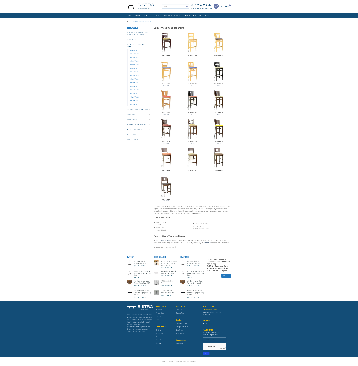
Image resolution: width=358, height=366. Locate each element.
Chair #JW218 (134, 79)
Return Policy (160, 340)
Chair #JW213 (134, 68)
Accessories (186, 15)
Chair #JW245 (134, 104)
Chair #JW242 (134, 97)
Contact (207, 15)
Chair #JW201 (134, 50)
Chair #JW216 (134, 75)
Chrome (158, 316)
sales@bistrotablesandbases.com (201, 9)
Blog (200, 15)
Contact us (207, 243)
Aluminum (177, 15)
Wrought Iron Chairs (182, 327)
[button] (223, 6)
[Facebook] (203, 324)
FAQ (157, 337)
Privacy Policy (185, 361)
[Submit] (187, 6)
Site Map (158, 343)
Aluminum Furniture (134, 129)
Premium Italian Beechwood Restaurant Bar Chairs (137, 33)
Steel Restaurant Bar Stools (137, 110)
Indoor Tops (179, 310)
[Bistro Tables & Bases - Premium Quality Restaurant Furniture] (140, 6)
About (195, 15)
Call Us (226, 276)
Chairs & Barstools (181, 323)
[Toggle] (150, 33)
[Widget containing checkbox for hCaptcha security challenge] (214, 346)
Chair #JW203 (134, 54)
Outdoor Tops (180, 313)
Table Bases (137, 15)
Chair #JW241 (134, 93)
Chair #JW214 (134, 72)
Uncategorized (132, 139)
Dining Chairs (157, 15)
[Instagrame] (206, 324)
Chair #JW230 (134, 90)
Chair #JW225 (134, 86)
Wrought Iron (168, 15)
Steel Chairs (179, 330)
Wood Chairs (180, 333)
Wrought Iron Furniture (136, 124)
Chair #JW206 (134, 65)
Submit (206, 353)
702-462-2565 (203, 5)
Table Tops (147, 15)
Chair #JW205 (134, 61)
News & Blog (159, 333)
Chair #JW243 (134, 101)
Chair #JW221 (134, 83)
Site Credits (193, 361)
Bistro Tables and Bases (163, 240)
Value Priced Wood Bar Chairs (135, 45)
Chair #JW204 (134, 58)
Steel (157, 320)
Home (129, 15)
